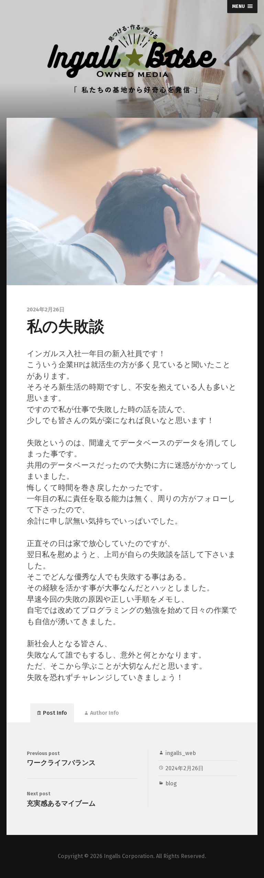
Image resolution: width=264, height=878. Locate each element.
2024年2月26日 (184, 768)
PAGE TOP (252, 845)
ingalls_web (180, 753)
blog (171, 783)
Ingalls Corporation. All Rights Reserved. (155, 856)
